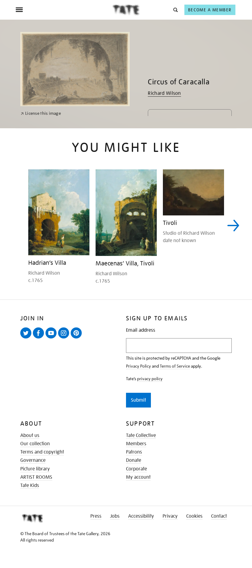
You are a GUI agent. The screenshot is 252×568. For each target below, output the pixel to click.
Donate (133, 460)
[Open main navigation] (63, 10)
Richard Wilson (164, 93)
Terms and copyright (42, 452)
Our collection (35, 444)
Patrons (134, 452)
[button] (175, 9)
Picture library (35, 469)
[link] (40, 113)
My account (138, 477)
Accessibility (141, 516)
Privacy (170, 516)
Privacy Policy (138, 366)
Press (95, 516)
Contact (219, 516)
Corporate (136, 469)
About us (29, 435)
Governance (32, 460)
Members (136, 444)
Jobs (115, 516)
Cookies (194, 516)
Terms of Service (175, 366)
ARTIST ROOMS (36, 477)
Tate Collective (141, 435)
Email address (140, 330)
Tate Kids (29, 485)
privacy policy (150, 378)
